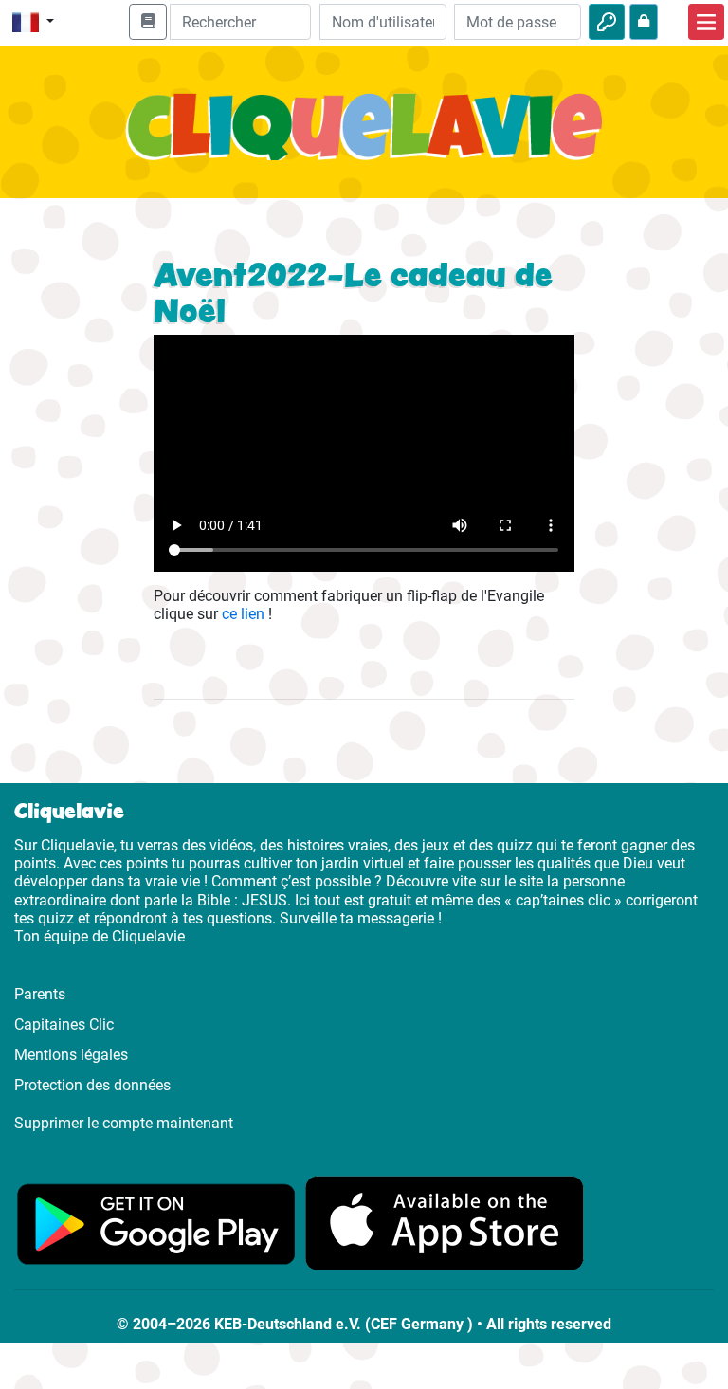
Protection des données (92, 1085)
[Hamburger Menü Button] (706, 22)
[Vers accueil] (364, 137)
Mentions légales (71, 1055)
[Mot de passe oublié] (643, 22)
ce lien (243, 614)
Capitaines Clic (64, 1024)
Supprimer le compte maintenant (123, 1123)
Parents (39, 994)
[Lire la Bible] (148, 22)
